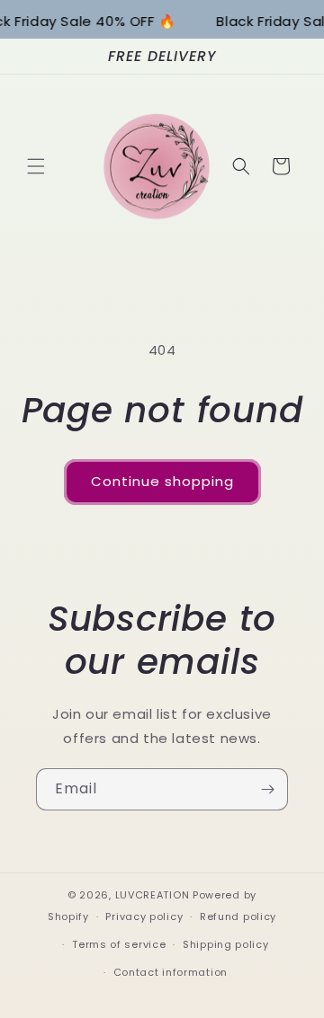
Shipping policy (226, 944)
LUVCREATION (152, 895)
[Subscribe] (267, 789)
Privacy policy (144, 916)
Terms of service (119, 944)
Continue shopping (162, 481)
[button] (36, 166)
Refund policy (238, 916)
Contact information (170, 972)
